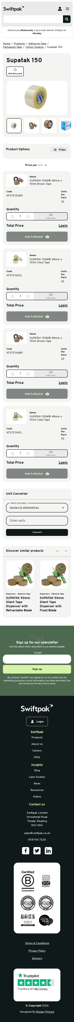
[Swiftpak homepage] (37, 708)
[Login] (59, 8)
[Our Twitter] (37, 850)
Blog (37, 770)
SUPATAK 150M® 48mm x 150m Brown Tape (46, 182)
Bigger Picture (45, 1012)
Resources (37, 790)
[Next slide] (65, 551)
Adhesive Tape (37, 43)
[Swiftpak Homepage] (13, 8)
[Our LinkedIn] (48, 850)
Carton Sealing (34, 47)
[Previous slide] (58, 551)
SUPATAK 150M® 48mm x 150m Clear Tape (46, 261)
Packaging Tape (12, 47)
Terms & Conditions (37, 943)
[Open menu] (67, 9)
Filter (62, 150)
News (37, 783)
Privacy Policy (37, 951)
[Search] (67, 19)
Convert (37, 532)
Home (6, 43)
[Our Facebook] (25, 850)
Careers (37, 750)
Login (63, 226)
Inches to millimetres (24, 508)
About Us (37, 744)
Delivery (37, 958)
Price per (34, 165)
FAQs (37, 757)
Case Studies (37, 777)
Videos (37, 796)
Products (19, 43)
